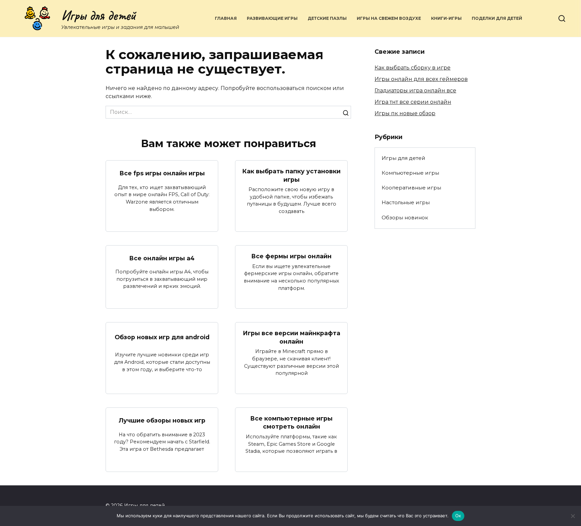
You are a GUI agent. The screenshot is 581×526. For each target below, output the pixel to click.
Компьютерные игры (410, 173)
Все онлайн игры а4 (162, 258)
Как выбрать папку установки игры (291, 175)
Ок (458, 515)
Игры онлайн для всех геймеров (421, 79)
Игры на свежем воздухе (389, 18)
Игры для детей (98, 15)
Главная (226, 18)
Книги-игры (446, 18)
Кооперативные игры (411, 187)
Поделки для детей (497, 18)
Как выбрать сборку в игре (413, 67)
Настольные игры (406, 202)
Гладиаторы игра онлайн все (415, 90)
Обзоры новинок (405, 217)
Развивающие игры (272, 18)
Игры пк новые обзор (405, 113)
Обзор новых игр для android (162, 337)
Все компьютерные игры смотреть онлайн (291, 422)
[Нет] (572, 516)
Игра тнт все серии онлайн (413, 102)
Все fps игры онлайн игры (162, 173)
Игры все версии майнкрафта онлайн (291, 337)
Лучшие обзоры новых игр (162, 420)
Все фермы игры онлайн (291, 256)
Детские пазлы (327, 18)
